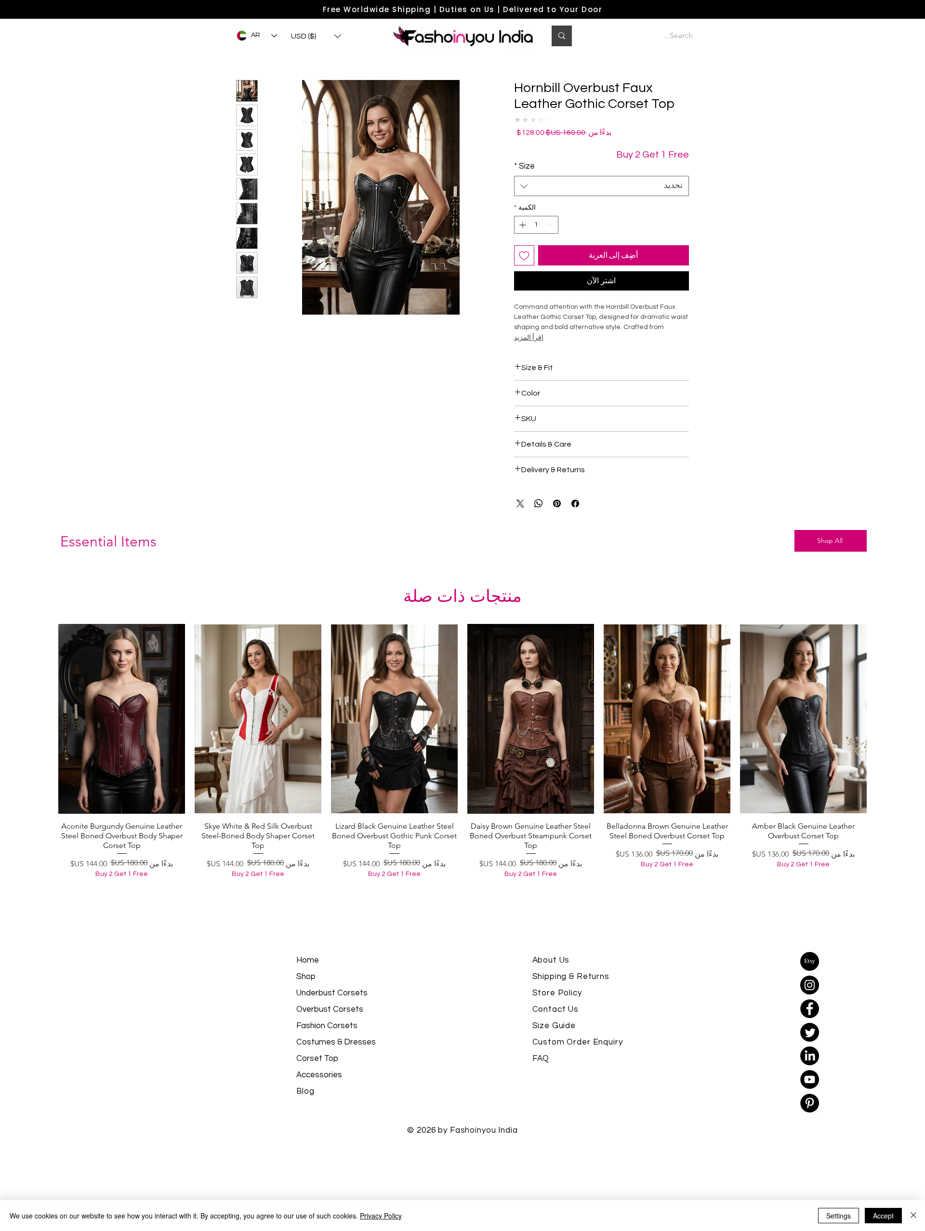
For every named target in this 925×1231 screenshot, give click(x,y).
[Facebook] (809, 1008)
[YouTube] (809, 1079)
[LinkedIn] (809, 1055)
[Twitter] (809, 1032)
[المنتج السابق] (880, 718)
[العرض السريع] (803, 719)
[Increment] (521, 224)
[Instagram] (809, 985)
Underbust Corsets (332, 993)
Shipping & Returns (570, 976)
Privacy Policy (381, 1215)
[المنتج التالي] (44, 718)
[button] (316, 36)
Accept (883, 1215)
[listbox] (316, 36)
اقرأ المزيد (528, 337)
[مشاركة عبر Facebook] (575, 503)
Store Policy (557, 993)
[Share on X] (520, 503)
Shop (306, 976)
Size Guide (554, 1025)
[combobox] (601, 186)
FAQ (541, 1058)
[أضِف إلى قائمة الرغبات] (524, 255)
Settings (838, 1215)
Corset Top (317, 1058)
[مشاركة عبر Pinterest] (557, 503)
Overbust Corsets (329, 1009)
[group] (462, 764)
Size (524, 166)
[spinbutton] (536, 224)
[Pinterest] (809, 1103)
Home (307, 960)
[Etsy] (809, 961)
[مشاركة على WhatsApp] (538, 503)
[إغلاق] (913, 1215)
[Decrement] (551, 224)
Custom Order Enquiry (577, 1042)
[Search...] (562, 36)
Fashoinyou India (484, 1130)
